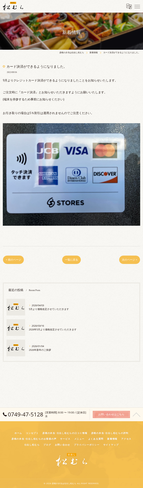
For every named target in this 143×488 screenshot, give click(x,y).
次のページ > (129, 259)
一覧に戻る (71, 259)
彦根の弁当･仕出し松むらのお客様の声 (34, 438)
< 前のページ (13, 259)
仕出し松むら (32, 444)
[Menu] (137, 6)
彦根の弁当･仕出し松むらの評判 (109, 432)
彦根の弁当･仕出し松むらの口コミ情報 (65, 432)
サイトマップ (111, 444)
